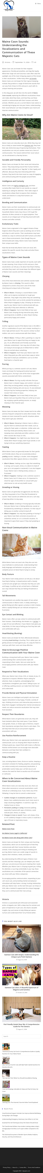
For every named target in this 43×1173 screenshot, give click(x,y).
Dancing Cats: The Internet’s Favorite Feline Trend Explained (20, 1102)
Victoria (7, 62)
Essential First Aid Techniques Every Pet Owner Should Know (20, 1123)
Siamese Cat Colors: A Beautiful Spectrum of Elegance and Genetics (21, 988)
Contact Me (23, 1167)
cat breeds (32, 78)
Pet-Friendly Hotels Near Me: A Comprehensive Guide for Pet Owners (21, 1025)
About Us (15, 1167)
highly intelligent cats (21, 186)
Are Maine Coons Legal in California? (14, 833)
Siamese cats (28, 145)
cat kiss (35, 621)
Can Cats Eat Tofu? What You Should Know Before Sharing (19, 1078)
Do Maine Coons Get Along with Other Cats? (17, 838)
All (35, 62)
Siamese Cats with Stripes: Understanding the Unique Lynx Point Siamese (21, 956)
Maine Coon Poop (8, 829)
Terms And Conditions (34, 1167)
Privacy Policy (6, 1167)
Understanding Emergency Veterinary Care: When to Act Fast (20, 1119)
